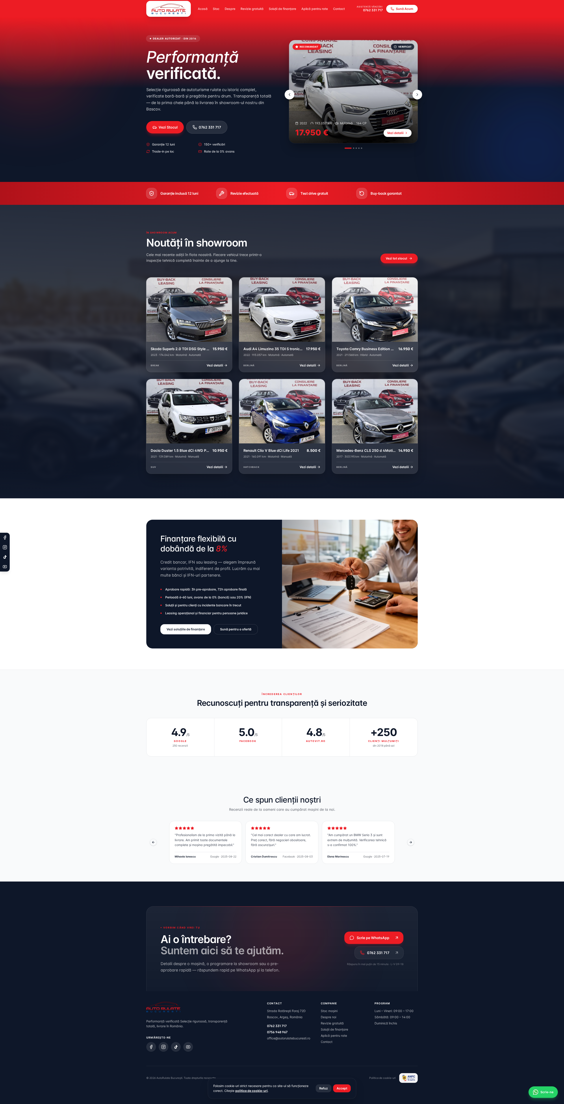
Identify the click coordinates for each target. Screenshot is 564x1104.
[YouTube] (188, 1047)
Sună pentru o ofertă (235, 629)
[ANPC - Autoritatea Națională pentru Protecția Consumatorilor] (408, 1078)
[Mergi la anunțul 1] (345, 148)
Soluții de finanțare (282, 9)
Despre (230, 9)
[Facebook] (151, 1047)
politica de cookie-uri (251, 1091)
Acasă (203, 9)
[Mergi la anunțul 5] (361, 148)
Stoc (216, 9)
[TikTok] (176, 1047)
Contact (339, 9)
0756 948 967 (277, 1032)
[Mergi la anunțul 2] (350, 148)
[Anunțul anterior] (289, 94)
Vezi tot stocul (396, 258)
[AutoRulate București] (168, 9)
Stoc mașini (329, 1011)
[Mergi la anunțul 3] (356, 148)
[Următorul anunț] (417, 94)
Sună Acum (404, 9)
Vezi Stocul (168, 127)
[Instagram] (163, 1047)
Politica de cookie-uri (382, 1078)
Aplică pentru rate (314, 9)
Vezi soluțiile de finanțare (186, 629)
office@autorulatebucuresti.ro (288, 1038)
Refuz (323, 1088)
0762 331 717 (373, 10)
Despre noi (328, 1017)
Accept (342, 1088)
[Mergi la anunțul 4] (359, 148)
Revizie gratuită (252, 9)
